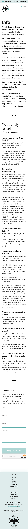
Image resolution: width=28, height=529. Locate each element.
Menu (24, 7)
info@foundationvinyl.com (12, 106)
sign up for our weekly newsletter (12, 348)
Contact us (14, 496)
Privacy (13, 498)
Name (4, 407)
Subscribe (14, 494)
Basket (14, 484)
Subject (5, 423)
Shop (14, 475)
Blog (14, 479)
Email (4, 415)
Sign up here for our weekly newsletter (15, 1)
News (14, 477)
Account (14, 487)
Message (5, 430)
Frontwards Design (16, 511)
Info (14, 482)
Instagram (14, 492)
